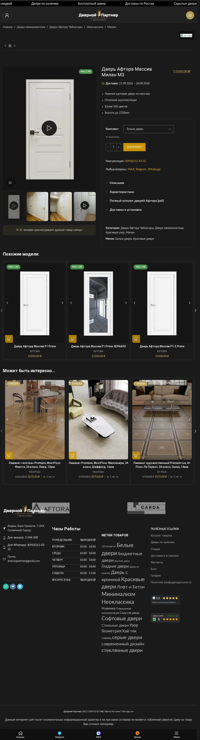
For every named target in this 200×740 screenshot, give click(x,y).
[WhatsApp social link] (6, 587)
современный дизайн (123, 644)
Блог (154, 569)
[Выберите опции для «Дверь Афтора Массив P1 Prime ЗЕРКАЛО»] (73, 339)
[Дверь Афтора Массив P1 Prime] (35, 303)
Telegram (141, 169)
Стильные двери (115, 625)
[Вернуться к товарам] (10, 46)
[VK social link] (13, 587)
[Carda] (146, 508)
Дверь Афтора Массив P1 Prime (35, 346)
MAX (131, 169)
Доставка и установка (165, 556)
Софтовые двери (122, 618)
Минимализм (118, 594)
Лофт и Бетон (131, 587)
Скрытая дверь (130, 612)
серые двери (127, 637)
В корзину (134, 147)
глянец (106, 638)
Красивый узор (115, 232)
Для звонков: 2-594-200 (23, 537)
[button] (195, 310)
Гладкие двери (115, 566)
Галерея (156, 575)
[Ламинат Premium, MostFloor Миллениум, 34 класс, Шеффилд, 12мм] (98, 419)
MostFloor (35, 472)
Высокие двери (121, 561)
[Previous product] (5, 46)
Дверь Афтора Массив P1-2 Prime (162, 346)
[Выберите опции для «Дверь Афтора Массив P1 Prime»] (9, 339)
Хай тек (129, 631)
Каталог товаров (161, 535)
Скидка (155, 549)
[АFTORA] (51, 508)
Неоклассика (95, 27)
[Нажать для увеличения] (10, 182)
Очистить (114, 137)
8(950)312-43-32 (135, 161)
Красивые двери (143, 239)
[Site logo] (98, 15)
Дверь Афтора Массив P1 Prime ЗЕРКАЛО (98, 346)
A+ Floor (162, 472)
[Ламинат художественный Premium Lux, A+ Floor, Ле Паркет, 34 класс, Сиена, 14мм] (162, 419)
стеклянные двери (122, 650)
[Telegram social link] (20, 587)
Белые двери (123, 239)
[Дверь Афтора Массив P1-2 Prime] (162, 303)
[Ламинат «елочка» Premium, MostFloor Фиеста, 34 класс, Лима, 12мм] (35, 419)
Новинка (108, 608)
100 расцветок (109, 546)
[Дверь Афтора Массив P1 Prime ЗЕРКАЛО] (98, 303)
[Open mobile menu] (190, 15)
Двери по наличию (163, 542)
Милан (111, 27)
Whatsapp (154, 169)
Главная (7, 27)
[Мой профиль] (7, 15)
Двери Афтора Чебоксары (65, 27)
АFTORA (35, 351)
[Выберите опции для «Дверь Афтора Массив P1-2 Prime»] (136, 339)
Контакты (157, 562)
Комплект (112, 129)
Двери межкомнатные (31, 27)
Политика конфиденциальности (171, 582)
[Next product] (14, 46)
